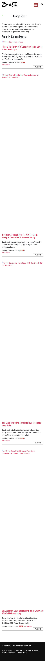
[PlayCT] (21, 4)
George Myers (6, 64)
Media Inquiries (20, 650)
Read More (38, 67)
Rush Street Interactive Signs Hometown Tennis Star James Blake (21, 424)
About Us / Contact (8, 650)
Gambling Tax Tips (33, 650)
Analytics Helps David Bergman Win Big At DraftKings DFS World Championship (22, 612)
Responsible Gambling (8, 653)
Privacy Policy (22, 653)
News (22, 62)
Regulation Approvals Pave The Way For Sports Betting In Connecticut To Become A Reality (19, 236)
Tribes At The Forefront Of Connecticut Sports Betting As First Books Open (22, 48)
